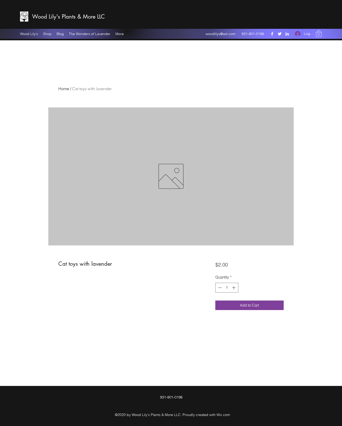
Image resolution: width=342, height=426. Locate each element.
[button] (319, 33)
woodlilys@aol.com (221, 34)
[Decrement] (219, 287)
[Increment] (234, 287)
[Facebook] (272, 33)
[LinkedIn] (287, 33)
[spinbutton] (227, 287)
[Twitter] (279, 33)
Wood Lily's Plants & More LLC (68, 16)
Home (63, 88)
